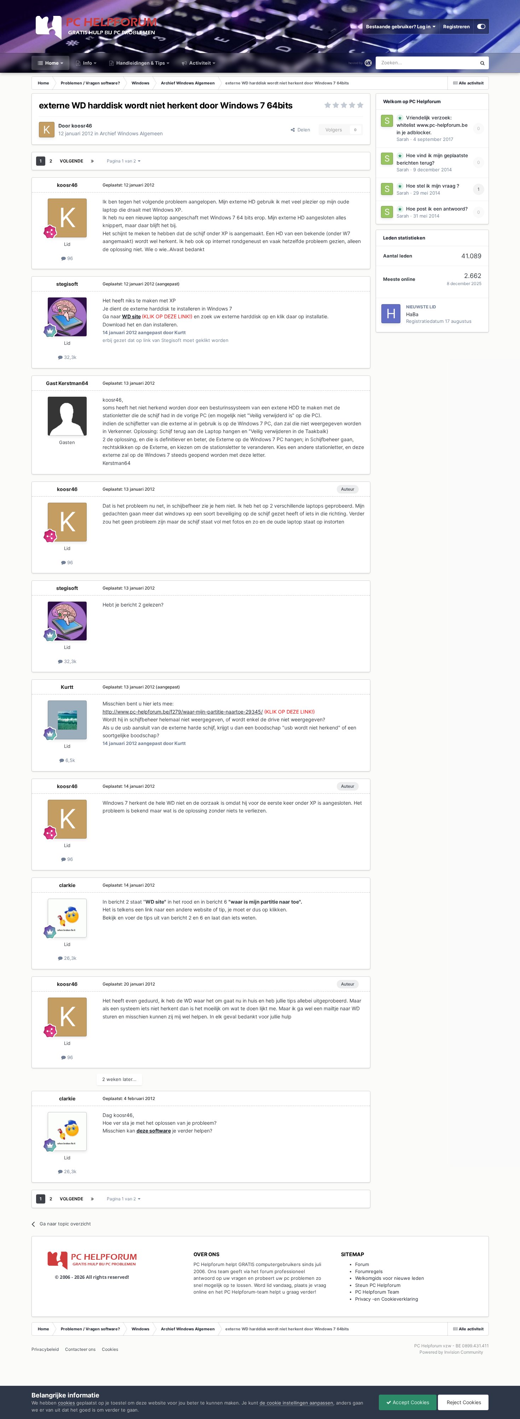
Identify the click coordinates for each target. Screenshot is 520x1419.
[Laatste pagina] (92, 161)
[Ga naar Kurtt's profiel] (67, 719)
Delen (302, 129)
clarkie (67, 885)
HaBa (412, 314)
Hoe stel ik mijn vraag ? (432, 186)
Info (87, 63)
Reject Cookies (463, 1402)
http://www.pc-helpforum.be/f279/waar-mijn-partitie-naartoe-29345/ (183, 712)
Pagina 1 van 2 (122, 161)
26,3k (69, 958)
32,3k (69, 357)
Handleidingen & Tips (140, 63)
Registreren (456, 26)
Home (51, 63)
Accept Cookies (410, 1402)
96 (69, 258)
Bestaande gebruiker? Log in (399, 26)
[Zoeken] (482, 63)
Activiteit (199, 63)
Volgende (71, 161)
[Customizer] (481, 26)
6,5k (69, 760)
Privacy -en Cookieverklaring (386, 1299)
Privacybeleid (45, 1349)
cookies (66, 1403)
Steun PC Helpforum (377, 1285)
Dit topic (458, 62)
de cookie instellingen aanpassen (296, 1403)
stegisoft (67, 284)
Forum (362, 1264)
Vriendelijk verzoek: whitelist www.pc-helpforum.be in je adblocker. (432, 125)
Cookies (110, 1349)
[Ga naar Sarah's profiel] (387, 121)
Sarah (403, 139)
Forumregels (369, 1271)
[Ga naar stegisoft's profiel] (67, 316)
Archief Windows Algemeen (131, 133)
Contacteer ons (80, 1349)
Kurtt (67, 687)
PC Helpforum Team (377, 1292)
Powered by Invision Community (451, 1352)
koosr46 (81, 126)
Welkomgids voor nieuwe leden (389, 1278)
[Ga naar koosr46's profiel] (46, 129)
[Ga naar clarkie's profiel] (67, 918)
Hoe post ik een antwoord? (437, 209)
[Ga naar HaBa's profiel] (390, 313)
